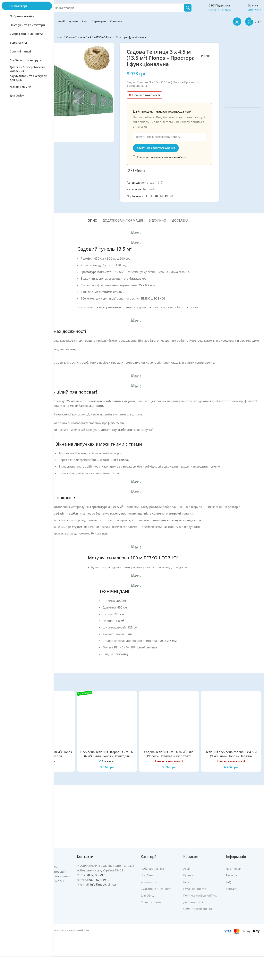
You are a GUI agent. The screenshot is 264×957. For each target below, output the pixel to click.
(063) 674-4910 (99, 880)
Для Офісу (147, 895)
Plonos (205, 56)
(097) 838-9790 (97, 875)
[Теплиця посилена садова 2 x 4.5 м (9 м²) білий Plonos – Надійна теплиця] (231, 721)
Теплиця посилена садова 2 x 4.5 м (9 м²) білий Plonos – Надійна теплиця (231, 756)
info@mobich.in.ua (103, 884)
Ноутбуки (147, 875)
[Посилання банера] (243, 72)
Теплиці (57, 37)
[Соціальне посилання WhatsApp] (161, 196)
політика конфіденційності (172, 156)
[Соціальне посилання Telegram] (166, 196)
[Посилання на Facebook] (146, 196)
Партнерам (233, 868)
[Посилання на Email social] (156, 196)
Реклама (231, 875)
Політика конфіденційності (201, 895)
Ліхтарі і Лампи (151, 902)
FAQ (228, 882)
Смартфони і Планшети (156, 889)
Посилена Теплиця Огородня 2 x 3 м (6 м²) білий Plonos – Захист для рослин (106, 756)
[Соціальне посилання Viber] (171, 196)
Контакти (232, 889)
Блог (186, 882)
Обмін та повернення (198, 909)
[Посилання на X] (151, 196)
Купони (188, 875)
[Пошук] (188, 8)
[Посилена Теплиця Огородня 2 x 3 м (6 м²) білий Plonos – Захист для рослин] (107, 721)
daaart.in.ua (82, 930)
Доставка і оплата (195, 902)
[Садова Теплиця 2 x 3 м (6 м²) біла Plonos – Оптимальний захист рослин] (169, 721)
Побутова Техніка (152, 868)
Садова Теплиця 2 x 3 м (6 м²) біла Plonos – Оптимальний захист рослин (168, 756)
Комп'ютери (149, 882)
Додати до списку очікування (156, 148)
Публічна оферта (194, 889)
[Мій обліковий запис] (237, 21)
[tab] (92, 219)
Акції (186, 868)
